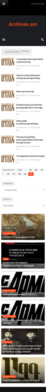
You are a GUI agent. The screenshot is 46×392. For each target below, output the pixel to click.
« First (19, 170)
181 (25, 174)
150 (30, 170)
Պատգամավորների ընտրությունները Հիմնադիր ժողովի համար (29, 140)
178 (8, 174)
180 (19, 174)
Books (6, 259)
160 (36, 170)
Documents (8, 342)
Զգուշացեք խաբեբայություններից (27, 122)
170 (41, 170)
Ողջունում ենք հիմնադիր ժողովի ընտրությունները (28, 76)
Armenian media (9, 233)
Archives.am (23, 24)
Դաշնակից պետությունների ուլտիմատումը (29, 60)
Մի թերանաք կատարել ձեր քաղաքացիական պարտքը (29, 106)
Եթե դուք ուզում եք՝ (25, 91)
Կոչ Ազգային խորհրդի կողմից (30, 156)
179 (13, 174)
